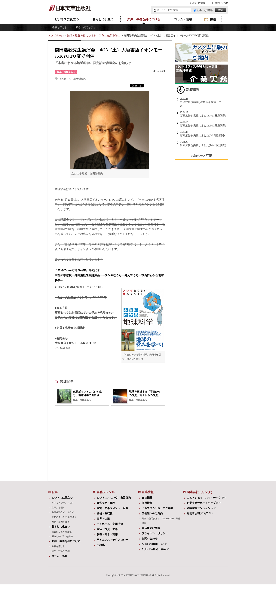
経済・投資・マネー (108, 529)
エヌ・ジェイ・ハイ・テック (204, 497)
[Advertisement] (81, 442)
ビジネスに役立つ (67, 19)
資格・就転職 (104, 513)
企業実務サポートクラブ (201, 503)
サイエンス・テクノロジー (112, 539)
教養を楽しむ (59, 27)
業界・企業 (103, 518)
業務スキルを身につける (64, 517)
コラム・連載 (183, 19)
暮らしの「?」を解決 (62, 536)
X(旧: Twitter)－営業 (154, 549)
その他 (101, 545)
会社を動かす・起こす (63, 512)
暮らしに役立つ (103, 19)
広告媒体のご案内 (152, 513)
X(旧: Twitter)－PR (153, 543)
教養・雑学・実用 (107, 534)
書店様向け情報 (197, 3)
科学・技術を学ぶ (86, 27)
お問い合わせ (221, 3)
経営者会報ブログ (197, 513)
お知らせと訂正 (201, 155)
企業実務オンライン (198, 508)
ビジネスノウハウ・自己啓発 (114, 497)
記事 (199, 10)
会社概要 (147, 497)
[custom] (201, 59)
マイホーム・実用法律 (110, 524)
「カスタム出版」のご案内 (157, 508)
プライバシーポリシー (155, 533)
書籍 (210, 10)
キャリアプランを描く (63, 503)
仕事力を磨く (58, 507)
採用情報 (147, 503)
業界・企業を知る (61, 521)
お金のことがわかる (62, 531)
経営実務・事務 (106, 503)
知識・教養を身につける (143, 19)
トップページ (56, 35)
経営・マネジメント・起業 (112, 508)
